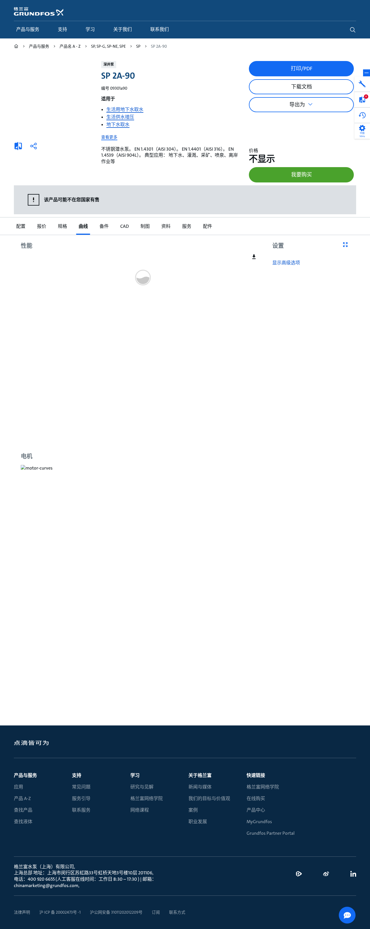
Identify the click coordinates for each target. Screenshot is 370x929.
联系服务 (81, 810)
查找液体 (23, 822)
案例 (193, 810)
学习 (135, 775)
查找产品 (23, 810)
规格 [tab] (62, 226)
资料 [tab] (166, 226)
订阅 (156, 912)
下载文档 (301, 86)
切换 (366, 72)
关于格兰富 (200, 775)
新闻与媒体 (200, 787)
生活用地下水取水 (124, 109)
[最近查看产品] (362, 115)
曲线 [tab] (83, 226)
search (352, 29)
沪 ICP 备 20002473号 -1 (60, 912)
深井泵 (108, 64)
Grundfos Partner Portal (271, 833)
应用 (18, 787)
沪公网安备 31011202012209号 (116, 912)
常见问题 (81, 787)
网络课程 (139, 810)
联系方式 (177, 912)
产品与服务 (25, 775)
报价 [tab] (41, 226)
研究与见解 (141, 787)
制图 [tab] (145, 226)
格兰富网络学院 (146, 798)
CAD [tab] (124, 226)
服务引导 (81, 798)
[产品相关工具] (362, 84)
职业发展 (197, 822)
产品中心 (256, 810)
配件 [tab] (207, 226)
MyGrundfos (259, 822)
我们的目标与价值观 (209, 798)
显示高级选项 (286, 262)
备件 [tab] (104, 226)
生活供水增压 (120, 117)
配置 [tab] (20, 226)
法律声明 (22, 912)
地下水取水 (118, 124)
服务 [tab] (186, 226)
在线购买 (256, 798)
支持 (76, 775)
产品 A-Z (22, 798)
